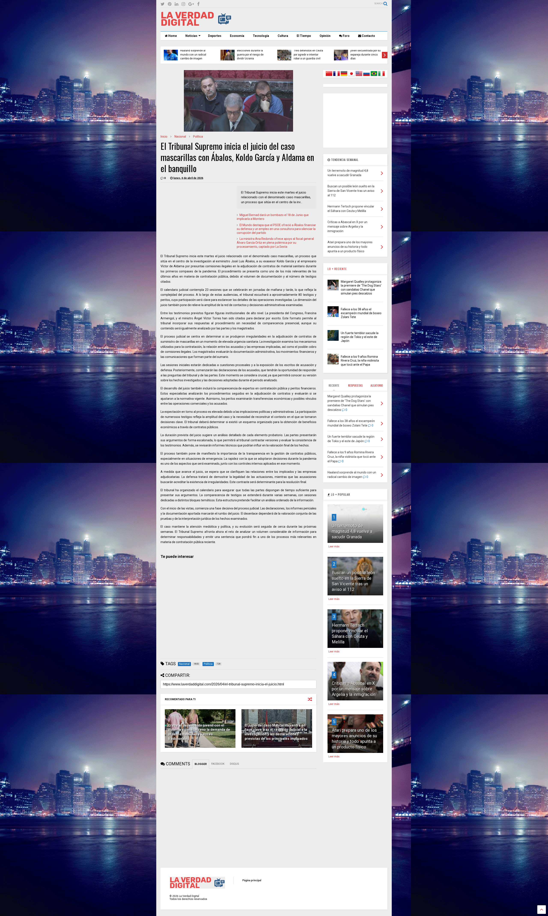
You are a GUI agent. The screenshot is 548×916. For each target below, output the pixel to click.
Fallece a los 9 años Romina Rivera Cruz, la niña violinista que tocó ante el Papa (360, 360)
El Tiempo (304, 36)
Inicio (164, 136)
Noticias (191, 36)
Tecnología (261, 36)
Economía (237, 36)
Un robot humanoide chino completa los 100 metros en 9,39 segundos (365, 54)
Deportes (214, 36)
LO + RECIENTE (337, 268)
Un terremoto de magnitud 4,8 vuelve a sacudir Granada (352, 531)
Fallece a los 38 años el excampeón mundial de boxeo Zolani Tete (361, 313)
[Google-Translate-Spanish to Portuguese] (374, 76)
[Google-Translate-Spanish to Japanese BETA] (351, 76)
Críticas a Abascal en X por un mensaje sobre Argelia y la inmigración (353, 689)
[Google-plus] (191, 4)
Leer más (334, 546)
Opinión (325, 36)
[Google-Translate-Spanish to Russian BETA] (366, 76)
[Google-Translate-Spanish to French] (336, 76)
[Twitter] (163, 4)
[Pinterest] (169, 4)
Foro (346, 36)
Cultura (283, 36)
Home (172, 36)
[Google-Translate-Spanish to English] (359, 76)
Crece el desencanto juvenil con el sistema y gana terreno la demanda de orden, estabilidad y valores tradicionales (199, 732)
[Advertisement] (309, 19)
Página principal (251, 880)
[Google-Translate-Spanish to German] (344, 76)
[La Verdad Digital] (196, 24)
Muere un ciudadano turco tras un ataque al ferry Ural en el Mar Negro (252, 54)
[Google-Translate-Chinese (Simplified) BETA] (329, 76)
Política (198, 136)
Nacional (180, 136)
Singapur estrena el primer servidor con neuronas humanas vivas (195, 54)
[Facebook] (198, 4)
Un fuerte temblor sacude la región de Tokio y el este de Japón (359, 336)
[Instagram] (183, 4)
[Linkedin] (176, 4)
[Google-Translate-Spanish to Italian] (381, 76)
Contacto (368, 36)
